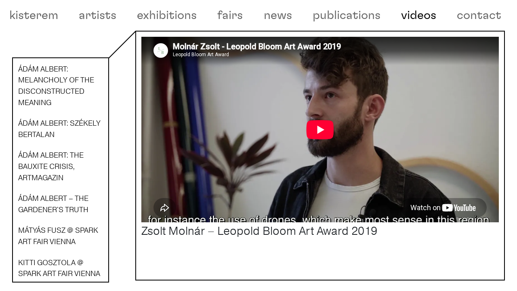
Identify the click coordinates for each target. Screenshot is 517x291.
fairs (230, 15)
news (278, 15)
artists (97, 15)
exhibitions (167, 15)
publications (346, 15)
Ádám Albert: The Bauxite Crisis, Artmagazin (51, 165)
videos (418, 15)
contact (479, 15)
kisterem (33, 15)
